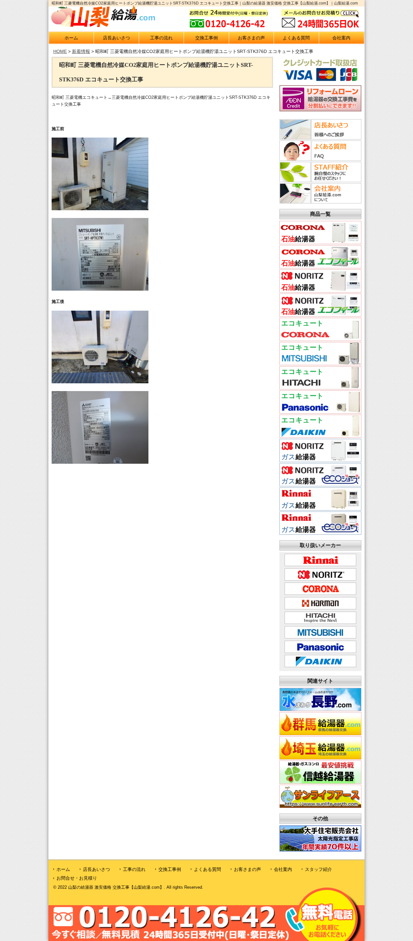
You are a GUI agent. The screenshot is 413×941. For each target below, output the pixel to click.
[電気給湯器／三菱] (320, 363)
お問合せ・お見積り (76, 878)
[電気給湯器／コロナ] (320, 338)
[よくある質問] (319, 158)
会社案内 (341, 37)
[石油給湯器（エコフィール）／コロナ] (320, 266)
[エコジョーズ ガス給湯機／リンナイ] (320, 532)
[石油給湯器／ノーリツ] (320, 290)
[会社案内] (319, 201)
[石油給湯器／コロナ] (320, 242)
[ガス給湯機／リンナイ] (320, 508)
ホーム (71, 37)
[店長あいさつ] (319, 137)
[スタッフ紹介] (319, 180)
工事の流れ (161, 37)
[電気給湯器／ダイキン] (320, 435)
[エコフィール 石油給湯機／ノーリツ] (320, 314)
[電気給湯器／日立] (320, 387)
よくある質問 (296, 37)
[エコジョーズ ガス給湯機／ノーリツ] (320, 484)
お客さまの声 (251, 37)
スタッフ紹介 (318, 869)
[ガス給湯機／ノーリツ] (320, 460)
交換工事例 (206, 37)
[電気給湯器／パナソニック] (320, 411)
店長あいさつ (116, 37)
